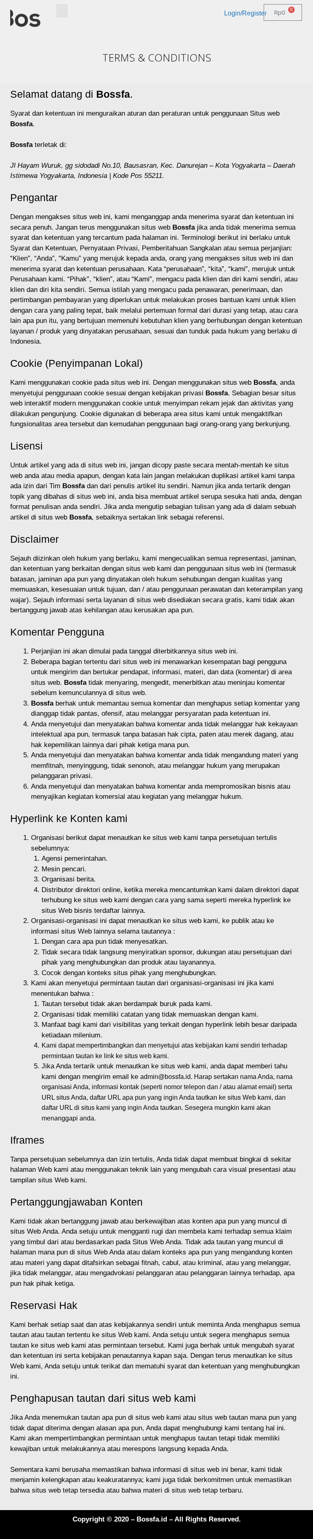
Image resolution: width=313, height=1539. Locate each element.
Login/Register (245, 13)
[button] (62, 11)
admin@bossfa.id (165, 1076)
